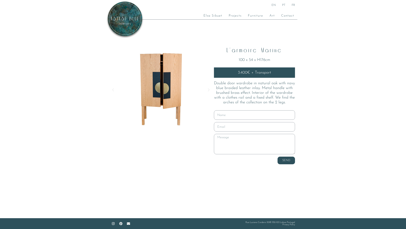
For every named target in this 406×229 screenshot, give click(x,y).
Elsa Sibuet (212, 15)
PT (283, 5)
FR (293, 5)
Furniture (255, 15)
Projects (235, 15)
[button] (113, 90)
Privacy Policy (288, 224)
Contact (287, 15)
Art (272, 15)
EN (274, 5)
